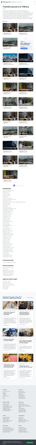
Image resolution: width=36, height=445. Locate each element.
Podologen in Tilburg (6, 242)
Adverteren (5, 393)
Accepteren (30, 442)
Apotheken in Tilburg (6, 194)
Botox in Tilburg (5, 196)
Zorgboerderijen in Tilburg (7, 256)
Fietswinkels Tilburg (22, 392)
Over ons (4, 394)
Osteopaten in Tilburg (6, 239)
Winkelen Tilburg (21, 403)
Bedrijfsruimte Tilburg (22, 430)
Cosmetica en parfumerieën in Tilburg (9, 199)
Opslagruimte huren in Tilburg (8, 270)
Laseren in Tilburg (6, 226)
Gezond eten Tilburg (22, 398)
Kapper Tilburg (21, 394)
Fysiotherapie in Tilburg (7, 207)
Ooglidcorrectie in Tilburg (7, 235)
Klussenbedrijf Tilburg (6, 417)
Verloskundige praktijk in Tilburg (8, 251)
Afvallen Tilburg (21, 397)
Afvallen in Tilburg (6, 192)
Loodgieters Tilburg (6, 408)
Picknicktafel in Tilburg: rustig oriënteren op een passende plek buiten (9, 366)
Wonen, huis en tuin (8, 363)
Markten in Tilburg (6, 286)
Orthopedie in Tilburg (6, 238)
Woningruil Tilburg (22, 427)
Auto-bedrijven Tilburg (6, 427)
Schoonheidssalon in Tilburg (7, 249)
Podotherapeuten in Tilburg (7, 243)
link (8, 262)
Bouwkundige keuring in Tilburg (8, 272)
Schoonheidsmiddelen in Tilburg (8, 247)
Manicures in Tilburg (6, 229)
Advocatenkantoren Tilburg (7, 430)
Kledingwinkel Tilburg (22, 419)
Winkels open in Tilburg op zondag (8, 284)
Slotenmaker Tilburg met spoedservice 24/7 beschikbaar (9, 313)
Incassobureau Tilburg (22, 429)
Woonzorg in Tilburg (6, 254)
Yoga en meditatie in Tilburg (7, 255)
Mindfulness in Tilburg (6, 232)
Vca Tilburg (20, 418)
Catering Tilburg (5, 405)
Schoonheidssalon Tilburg (7, 406)
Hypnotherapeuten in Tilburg (8, 221)
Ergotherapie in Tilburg (7, 204)
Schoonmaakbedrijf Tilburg (7, 420)
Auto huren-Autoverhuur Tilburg (8, 428)
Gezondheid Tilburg (22, 396)
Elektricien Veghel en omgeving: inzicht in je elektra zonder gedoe (24, 313)
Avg (3, 397)
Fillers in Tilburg (5, 205)
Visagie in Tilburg (5, 252)
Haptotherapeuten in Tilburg (8, 213)
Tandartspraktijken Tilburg (7, 407)
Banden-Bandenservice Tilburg (8, 429)
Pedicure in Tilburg (6, 241)
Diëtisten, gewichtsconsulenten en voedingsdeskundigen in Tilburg (14, 202)
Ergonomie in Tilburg (6, 203)
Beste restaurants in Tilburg (7, 283)
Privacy (4, 398)
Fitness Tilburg (5, 288)
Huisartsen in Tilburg (6, 220)
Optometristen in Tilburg (7, 237)
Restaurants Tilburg (6, 403)
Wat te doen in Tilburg (6, 281)
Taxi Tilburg (20, 393)
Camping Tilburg (21, 408)
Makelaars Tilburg (6, 421)
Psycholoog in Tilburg (6, 246)
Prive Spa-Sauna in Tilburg (7, 245)
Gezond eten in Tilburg (6, 212)
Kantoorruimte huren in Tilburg (8, 267)
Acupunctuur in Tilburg (6, 191)
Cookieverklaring (6, 396)
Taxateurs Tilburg (6, 419)
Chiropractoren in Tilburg (7, 198)
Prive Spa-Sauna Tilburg (23, 428)
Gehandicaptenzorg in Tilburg (8, 209)
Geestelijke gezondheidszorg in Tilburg (9, 208)
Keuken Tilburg (21, 417)
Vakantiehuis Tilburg (22, 410)
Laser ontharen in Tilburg (7, 228)
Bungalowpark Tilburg (22, 411)
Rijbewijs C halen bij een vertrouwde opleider (9, 340)
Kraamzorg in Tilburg (6, 224)
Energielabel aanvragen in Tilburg (8, 271)
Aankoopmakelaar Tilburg (7, 275)
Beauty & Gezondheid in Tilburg (8, 190)
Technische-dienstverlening (10, 310)
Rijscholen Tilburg (21, 391)
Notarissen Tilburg (6, 418)
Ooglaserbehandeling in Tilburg (8, 234)
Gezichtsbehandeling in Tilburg (8, 211)
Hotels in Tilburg (5, 287)
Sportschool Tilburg (22, 421)
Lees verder (6, 325)
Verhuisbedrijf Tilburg (6, 410)
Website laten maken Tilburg (23, 420)
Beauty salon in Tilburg (6, 195)
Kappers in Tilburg (6, 222)
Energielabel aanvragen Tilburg (8, 274)
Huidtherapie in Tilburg (6, 219)
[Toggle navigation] (34, 2)
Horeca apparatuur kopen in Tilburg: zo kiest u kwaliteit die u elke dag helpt (25, 341)
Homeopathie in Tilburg (7, 216)
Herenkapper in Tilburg (7, 215)
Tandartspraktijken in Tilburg (8, 250)
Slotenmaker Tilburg (6, 431)
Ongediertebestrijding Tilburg (24, 431)
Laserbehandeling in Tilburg (7, 225)
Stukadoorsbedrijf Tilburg (7, 409)
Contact (4, 392)
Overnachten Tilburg (22, 409)
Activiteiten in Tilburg (6, 282)
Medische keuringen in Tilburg (8, 230)
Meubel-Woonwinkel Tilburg (23, 405)
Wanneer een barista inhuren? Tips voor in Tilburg (25, 366)
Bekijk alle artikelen (29, 297)
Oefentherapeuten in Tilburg (8, 233)
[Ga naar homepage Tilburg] (6, 2)
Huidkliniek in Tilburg (6, 217)
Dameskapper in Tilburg (7, 200)
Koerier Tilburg (5, 268)
